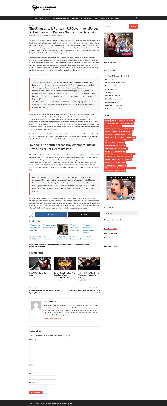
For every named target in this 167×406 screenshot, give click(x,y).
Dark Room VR (121, 137)
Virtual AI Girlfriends (89, 18)
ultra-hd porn (128, 156)
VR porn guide (122, 165)
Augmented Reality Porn (110, 18)
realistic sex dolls (122, 154)
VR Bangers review (110, 165)
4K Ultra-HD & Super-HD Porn (115, 76)
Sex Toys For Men (111, 95)
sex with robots (118, 156)
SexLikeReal (108, 156)
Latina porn (122, 145)
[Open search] (136, 18)
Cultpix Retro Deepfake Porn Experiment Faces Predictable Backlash (64, 275)
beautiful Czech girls (111, 131)
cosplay (129, 134)
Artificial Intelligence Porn (45, 244)
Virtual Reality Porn (61, 18)
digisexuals (108, 140)
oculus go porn (109, 151)
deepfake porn (59, 244)
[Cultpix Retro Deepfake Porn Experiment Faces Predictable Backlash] (65, 264)
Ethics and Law (70, 244)
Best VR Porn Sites (110, 233)
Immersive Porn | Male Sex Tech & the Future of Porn (56, 403)
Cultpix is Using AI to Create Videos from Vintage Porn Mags (88, 275)
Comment (33, 339)
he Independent (45, 75)
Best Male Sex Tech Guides (40, 18)
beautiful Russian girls (125, 131)
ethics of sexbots (110, 142)
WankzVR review (120, 170)
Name (32, 365)
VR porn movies (109, 168)
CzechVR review (110, 137)
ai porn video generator (126, 123)
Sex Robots (109, 92)
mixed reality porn (110, 148)
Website (32, 383)
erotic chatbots (118, 140)
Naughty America (122, 148)
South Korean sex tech (37, 246)
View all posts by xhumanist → (52, 318)
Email (32, 374)
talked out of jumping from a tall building (82, 155)
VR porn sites (109, 170)
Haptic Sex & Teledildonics (114, 86)
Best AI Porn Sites (110, 238)
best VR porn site (120, 134)
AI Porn (75, 18)
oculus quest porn (120, 151)
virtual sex (108, 162)
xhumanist (47, 35)
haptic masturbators (111, 145)
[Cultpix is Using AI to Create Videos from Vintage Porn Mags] (89, 264)
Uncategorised (110, 102)
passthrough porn (110, 154)
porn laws (85, 244)
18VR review (130, 120)
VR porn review (130, 168)
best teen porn (109, 134)
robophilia (132, 154)
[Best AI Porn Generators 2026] (40, 264)
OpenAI (78, 244)
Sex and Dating (110, 89)
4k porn (107, 120)
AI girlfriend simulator (111, 123)
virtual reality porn (110, 159)
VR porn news (120, 168)
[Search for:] (121, 26)
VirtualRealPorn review (124, 159)
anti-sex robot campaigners (113, 126)
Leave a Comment (56, 35)
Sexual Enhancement (112, 99)
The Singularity (34, 40)
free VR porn (120, 142)
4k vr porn (114, 120)
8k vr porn (122, 120)
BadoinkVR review (127, 128)
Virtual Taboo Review (119, 162)
